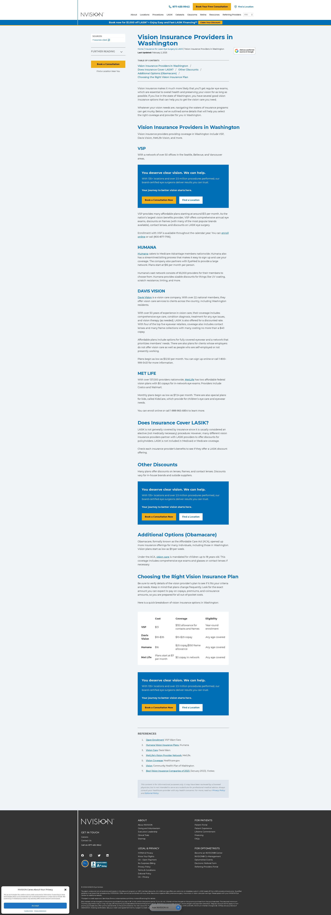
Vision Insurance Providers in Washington (163, 66)
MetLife (189, 379)
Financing (199, 835)
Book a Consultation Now (159, 200)
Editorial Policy (152, 793)
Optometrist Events (204, 860)
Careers (84, 837)
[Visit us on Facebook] (82, 855)
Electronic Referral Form (206, 863)
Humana (143, 253)
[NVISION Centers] (97, 822)
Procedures (158, 15)
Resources (214, 15)
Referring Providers (232, 15)
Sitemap (142, 839)
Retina (203, 15)
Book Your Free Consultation (212, 6)
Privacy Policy (218, 790)
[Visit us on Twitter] (99, 855)
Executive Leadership (147, 832)
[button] (65, 889)
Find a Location (191, 200)
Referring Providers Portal (206, 867)
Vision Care (152, 750)
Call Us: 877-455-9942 (91, 845)
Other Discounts (188, 69)
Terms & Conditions (146, 870)
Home (140, 49)
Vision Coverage (154, 760)
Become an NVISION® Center (208, 853)
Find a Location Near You (108, 71)
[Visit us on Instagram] (90, 855)
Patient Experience (203, 828)
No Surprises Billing (146, 863)
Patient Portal (201, 825)
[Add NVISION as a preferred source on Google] (244, 50)
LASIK (169, 15)
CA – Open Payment (147, 860)
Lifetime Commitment (205, 832)
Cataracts (180, 15)
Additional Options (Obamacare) (157, 73)
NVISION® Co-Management (208, 856)
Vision (149, 766)
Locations (144, 15)
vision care (162, 556)
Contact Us (86, 840)
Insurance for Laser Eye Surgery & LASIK (164, 49)
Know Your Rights (146, 856)
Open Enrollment (155, 740)
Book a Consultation (108, 64)
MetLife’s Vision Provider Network (164, 755)
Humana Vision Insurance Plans (162, 745)
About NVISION (145, 825)
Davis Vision (145, 297)
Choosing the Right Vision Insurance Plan (163, 77)
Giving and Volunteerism (149, 828)
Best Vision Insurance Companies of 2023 (168, 771)
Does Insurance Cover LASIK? (155, 69)
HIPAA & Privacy (145, 853)
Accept (35, 905)
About (134, 15)
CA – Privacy (143, 877)
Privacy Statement (40, 911)
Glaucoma (192, 15)
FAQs (197, 839)
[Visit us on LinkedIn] (107, 855)
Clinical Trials (143, 835)
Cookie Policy (28, 911)
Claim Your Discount (210, 22)
